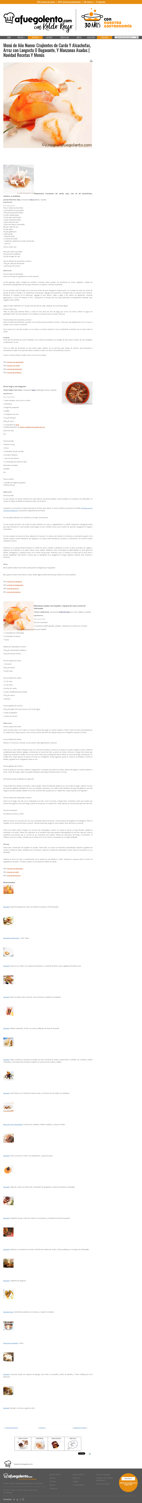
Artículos (53, 1481)
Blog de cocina (55, 1474)
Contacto (76, 1478)
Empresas (53, 1488)
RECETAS (21, 37)
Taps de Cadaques (103, 1474)
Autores (53, 1485)
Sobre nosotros (79, 1474)
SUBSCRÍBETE (128, 1479)
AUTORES (49, 37)
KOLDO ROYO (91, 37)
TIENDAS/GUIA (64, 37)
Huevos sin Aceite (102, 1484)
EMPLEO (79, 37)
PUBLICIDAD (104, 37)
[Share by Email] (90, 1454)
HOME (9, 37)
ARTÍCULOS (35, 37)
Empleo (75, 1481)
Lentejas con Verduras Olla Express (104, 1479)
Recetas (53, 1478)
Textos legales (78, 1485)
